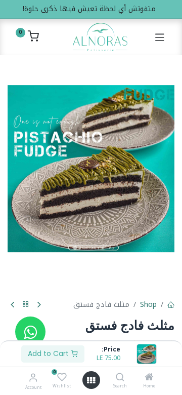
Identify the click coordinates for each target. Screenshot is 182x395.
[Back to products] (26, 304)
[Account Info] (33, 377)
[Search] (120, 378)
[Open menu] (91, 380)
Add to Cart (49, 353)
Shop (148, 304)
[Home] (149, 378)
